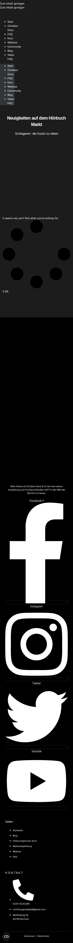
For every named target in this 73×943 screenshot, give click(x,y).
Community (14, 46)
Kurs (10, 82)
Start (10, 65)
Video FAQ (10, 57)
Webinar (12, 86)
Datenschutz (43, 936)
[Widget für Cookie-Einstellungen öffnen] (6, 936)
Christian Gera (12, 27)
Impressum (29, 936)
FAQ (10, 78)
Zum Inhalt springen (12, 3)
